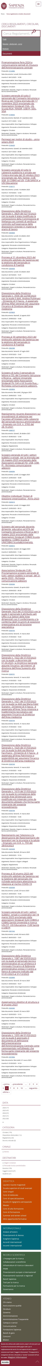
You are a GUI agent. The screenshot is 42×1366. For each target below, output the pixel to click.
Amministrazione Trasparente (15, 1319)
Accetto (5, 1362)
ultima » (6, 1092)
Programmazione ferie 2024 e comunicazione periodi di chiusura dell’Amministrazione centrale (20, 65)
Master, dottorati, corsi (12, 44)
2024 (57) (6, 1113)
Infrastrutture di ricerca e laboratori (18, 1265)
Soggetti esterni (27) (9, 1171)
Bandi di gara (8, 1333)
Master (6, 1205)
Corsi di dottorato (10, 1195)
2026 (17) (6, 1108)
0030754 (12, 631)
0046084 (12, 471)
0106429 (12, 145)
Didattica (8, 1181)
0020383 (12, 1008)
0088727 (12, 430)
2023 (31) (6, 1116)
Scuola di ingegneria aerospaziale (17, 1202)
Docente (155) (7, 1168)
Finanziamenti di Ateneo (13, 1235)
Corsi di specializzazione (13, 1198)
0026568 (12, 887)
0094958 (12, 269)
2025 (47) (6, 1110)
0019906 (12, 1057)
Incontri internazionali (12, 1245)
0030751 (12, 674)
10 (22, 1088)
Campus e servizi (10, 1323)
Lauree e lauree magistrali (14, 1185)
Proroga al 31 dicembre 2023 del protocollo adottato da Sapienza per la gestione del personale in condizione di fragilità (20, 261)
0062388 (12, 348)
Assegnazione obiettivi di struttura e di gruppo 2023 (20, 1003)
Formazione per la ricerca (14, 1286)
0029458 (12, 849)
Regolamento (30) (8, 1138)
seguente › (33, 1088)
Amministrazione (10, 1316)
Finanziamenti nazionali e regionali (18, 1275)
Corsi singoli (8, 1191)
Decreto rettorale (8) (9, 1140)
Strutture (7, 1309)
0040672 (12, 546)
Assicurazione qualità (12, 1305)
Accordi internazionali (12, 1242)
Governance (8, 1289)
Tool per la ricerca (11, 1282)
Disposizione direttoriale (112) (12, 1135)
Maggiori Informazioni (17, 1357)
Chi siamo (7, 1302)
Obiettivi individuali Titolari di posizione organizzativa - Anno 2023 (20, 497)
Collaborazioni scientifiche (14, 1262)
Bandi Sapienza (9, 1279)
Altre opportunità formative (15, 1219)
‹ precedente (17, 1084)
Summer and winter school (14, 1215)
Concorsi (7, 1336)
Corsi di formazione (11, 1212)
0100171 (12, 186)
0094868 (12, 233)
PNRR (5, 1269)
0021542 (12, 931)
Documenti (7, 53)
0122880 (12, 71)
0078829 (12, 312)
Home (2, 14)
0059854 (12, 389)
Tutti (4, 39)
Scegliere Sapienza (11, 1239)
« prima (6, 1084)
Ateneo (7, 1298)
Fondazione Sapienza (12, 1329)
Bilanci (6, 1340)
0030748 (12, 811)
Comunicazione (9, 1326)
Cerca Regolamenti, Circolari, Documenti (20, 25)
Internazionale (12, 1228)
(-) (3, 1152)
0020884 (12, 977)
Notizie (6, 49)
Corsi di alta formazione (13, 1208)
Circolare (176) (7, 1132)
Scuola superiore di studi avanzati (17, 1188)
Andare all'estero (10, 1232)
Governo (6, 1312)
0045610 (12, 502)
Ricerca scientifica (14, 1254)
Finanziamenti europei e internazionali (19, 1272)
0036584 (12, 584)
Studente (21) (7, 1174)
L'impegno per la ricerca (13, 1258)
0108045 (12, 115)
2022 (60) (6, 1118)
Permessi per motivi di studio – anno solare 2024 (21, 140)
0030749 (12, 721)
